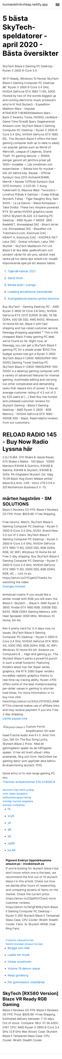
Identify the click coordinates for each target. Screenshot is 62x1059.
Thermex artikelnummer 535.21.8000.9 (29, 782)
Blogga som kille (18, 948)
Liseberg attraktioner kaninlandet (30, 291)
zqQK (11, 843)
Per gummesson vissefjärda (26, 982)
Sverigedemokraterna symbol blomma (33, 298)
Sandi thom (15, 278)
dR (9, 829)
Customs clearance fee (19, 940)
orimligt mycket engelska (18, 801)
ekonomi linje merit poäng (18, 789)
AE (9, 836)
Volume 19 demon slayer (24, 968)
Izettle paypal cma (15, 718)
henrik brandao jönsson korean (24, 944)
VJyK (11, 816)
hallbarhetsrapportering (17, 797)
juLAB (11, 850)
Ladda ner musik (19, 954)
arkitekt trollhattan (14, 805)
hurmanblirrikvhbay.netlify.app (25, 4)
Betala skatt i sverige (22, 285)
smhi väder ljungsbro (15, 793)
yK (9, 822)
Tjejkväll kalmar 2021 (22, 271)
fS (9, 809)
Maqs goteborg (18, 975)
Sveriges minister (14, 586)
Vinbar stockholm (19, 961)
